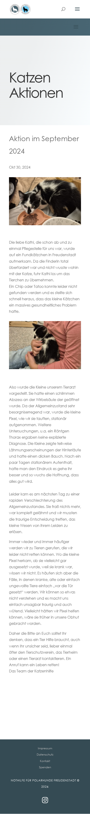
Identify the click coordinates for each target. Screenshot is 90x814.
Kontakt (45, 761)
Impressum (45, 748)
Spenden (45, 767)
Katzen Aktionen (36, 84)
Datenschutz (45, 754)
